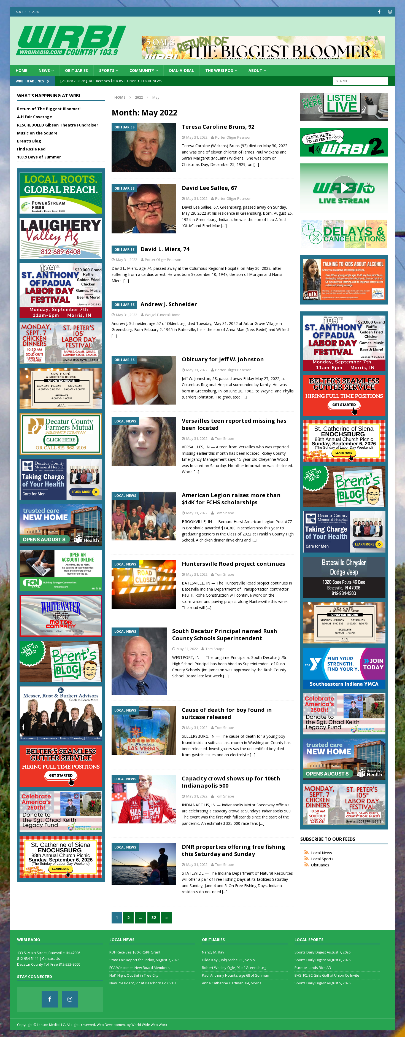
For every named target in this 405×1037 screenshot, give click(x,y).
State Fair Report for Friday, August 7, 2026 (144, 959)
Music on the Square (37, 133)
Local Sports (322, 858)
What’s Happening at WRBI (48, 96)
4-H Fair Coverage (34, 116)
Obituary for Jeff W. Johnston (223, 359)
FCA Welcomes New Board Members (139, 967)
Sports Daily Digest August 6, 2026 (322, 959)
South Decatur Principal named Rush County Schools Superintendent (224, 634)
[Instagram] (390, 12)
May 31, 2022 (196, 137)
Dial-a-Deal (181, 70)
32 (154, 917)
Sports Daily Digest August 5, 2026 (322, 983)
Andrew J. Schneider (169, 304)
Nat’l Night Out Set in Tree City (133, 975)
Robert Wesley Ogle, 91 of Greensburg (234, 967)
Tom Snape (224, 438)
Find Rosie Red (31, 149)
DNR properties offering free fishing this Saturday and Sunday (233, 850)
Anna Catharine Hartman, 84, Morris (231, 983)
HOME (21, 70)
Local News (321, 852)
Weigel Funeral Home (162, 314)
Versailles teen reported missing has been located (234, 424)
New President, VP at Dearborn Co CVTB (142, 983)
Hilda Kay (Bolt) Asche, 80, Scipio (228, 959)
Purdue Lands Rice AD (313, 967)
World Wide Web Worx (149, 1024)
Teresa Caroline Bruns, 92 (218, 126)
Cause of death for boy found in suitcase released (227, 713)
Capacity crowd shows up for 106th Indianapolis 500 (231, 782)
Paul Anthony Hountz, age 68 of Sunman (235, 975)
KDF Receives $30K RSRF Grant (134, 952)
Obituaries (76, 70)
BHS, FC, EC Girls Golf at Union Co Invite (327, 975)
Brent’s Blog (29, 141)
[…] (256, 164)
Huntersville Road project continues (233, 563)
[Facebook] (379, 12)
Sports (106, 70)
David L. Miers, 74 (165, 249)
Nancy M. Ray (213, 952)
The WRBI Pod (219, 70)
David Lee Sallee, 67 (209, 188)
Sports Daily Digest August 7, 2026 (322, 952)
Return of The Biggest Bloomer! (48, 108)
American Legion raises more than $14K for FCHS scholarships (231, 498)
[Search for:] (360, 81)
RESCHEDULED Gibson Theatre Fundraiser (57, 125)
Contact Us (51, 958)
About (255, 70)
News (44, 70)
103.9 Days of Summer (39, 157)
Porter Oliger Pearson (233, 137)
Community (141, 70)
